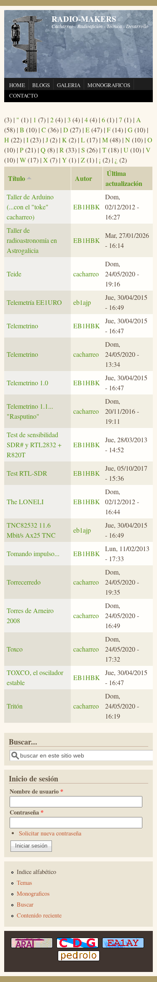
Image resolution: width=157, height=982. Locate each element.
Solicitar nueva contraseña (50, 833)
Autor (83, 178)
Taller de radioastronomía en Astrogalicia (32, 240)
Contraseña (27, 812)
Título (16, 178)
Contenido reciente (39, 915)
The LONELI (25, 501)
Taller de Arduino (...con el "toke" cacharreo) (30, 206)
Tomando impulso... (33, 553)
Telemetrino (22, 325)
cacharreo (86, 273)
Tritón (15, 705)
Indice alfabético (36, 872)
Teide (14, 273)
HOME (17, 85)
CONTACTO (23, 95)
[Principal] (27, 71)
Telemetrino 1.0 (27, 382)
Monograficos (33, 893)
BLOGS (41, 85)
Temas (24, 883)
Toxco (15, 648)
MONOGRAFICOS (109, 85)
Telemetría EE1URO (34, 302)
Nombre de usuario (36, 791)
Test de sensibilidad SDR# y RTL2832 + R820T (34, 444)
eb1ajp (82, 302)
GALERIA (68, 85)
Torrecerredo (24, 581)
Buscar (25, 904)
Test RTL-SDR (27, 473)
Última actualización (124, 178)
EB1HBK (86, 206)
